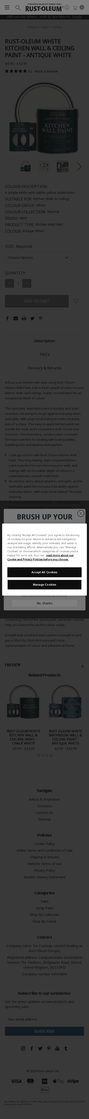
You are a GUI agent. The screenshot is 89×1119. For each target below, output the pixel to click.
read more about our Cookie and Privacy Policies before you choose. (40, 557)
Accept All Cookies (44, 572)
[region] (44, 559)
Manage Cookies (44, 584)
